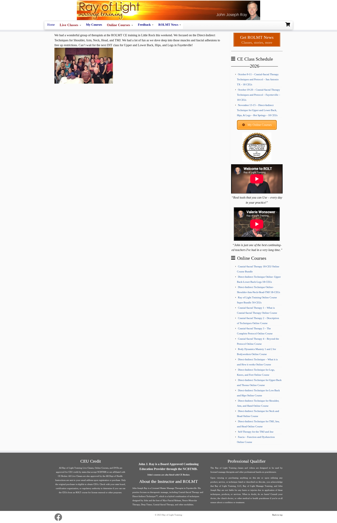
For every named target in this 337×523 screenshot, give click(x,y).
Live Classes (69, 25)
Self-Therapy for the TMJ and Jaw (255, 431)
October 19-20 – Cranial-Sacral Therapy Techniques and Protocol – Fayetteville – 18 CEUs (258, 94)
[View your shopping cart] (288, 24)
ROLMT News (168, 24)
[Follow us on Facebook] (59, 517)
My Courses (94, 24)
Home (51, 24)
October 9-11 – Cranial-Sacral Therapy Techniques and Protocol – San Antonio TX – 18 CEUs (258, 79)
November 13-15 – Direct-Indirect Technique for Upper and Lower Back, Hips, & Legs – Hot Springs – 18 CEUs (257, 110)
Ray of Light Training (172, 515)
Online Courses (119, 25)
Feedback (145, 24)
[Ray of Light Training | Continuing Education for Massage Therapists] (168, 10)
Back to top (277, 515)
